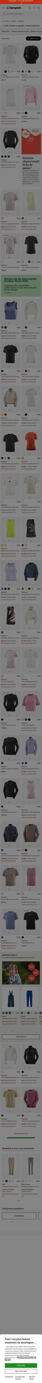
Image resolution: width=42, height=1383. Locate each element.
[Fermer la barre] (40, 2)
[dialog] (21, 1358)
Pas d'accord (21, 1371)
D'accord (21, 1366)
